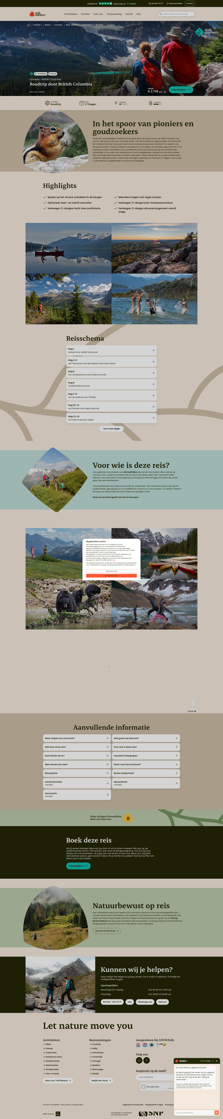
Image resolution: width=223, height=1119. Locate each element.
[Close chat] (216, 1061)
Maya (208, 1061)
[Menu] (213, 1061)
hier (114, 560)
